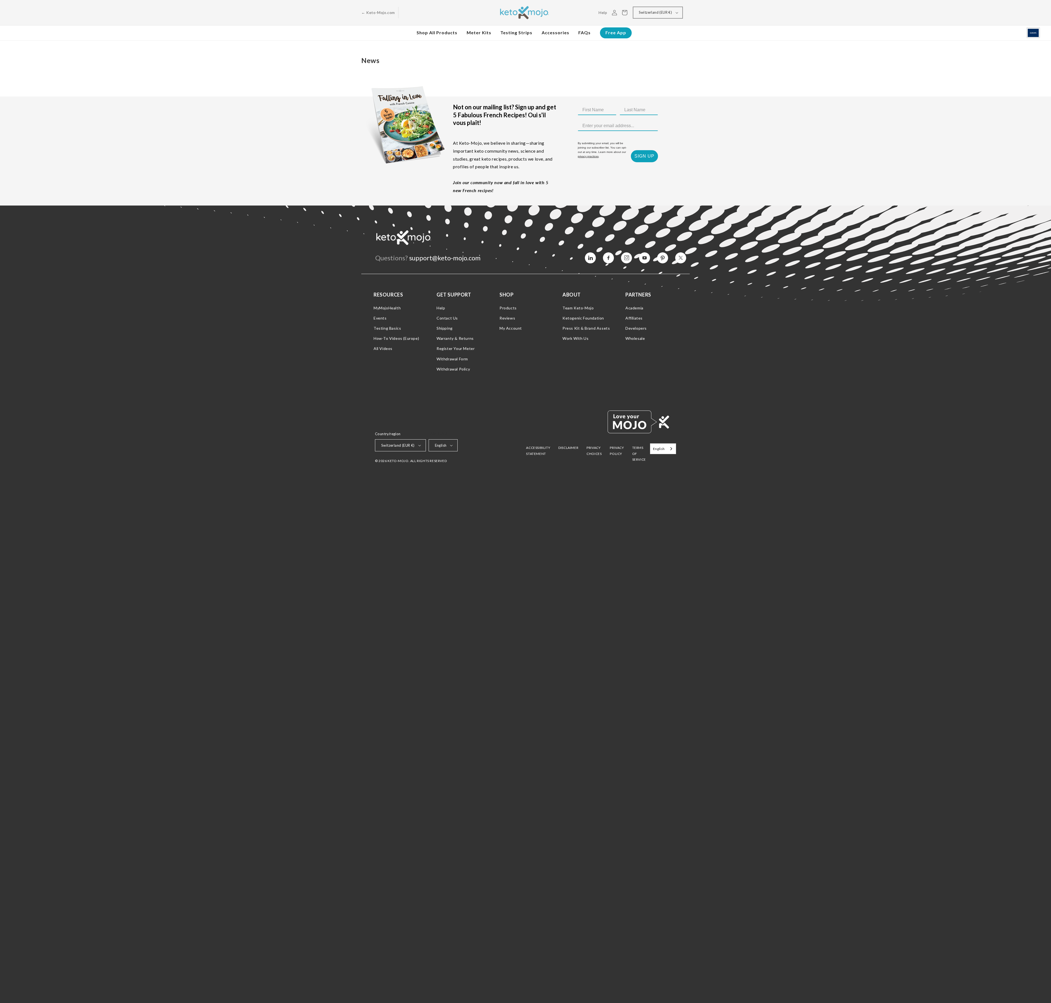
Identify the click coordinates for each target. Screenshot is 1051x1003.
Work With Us (575, 338)
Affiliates (634, 318)
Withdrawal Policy (453, 369)
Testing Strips (516, 32)
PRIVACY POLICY (617, 451)
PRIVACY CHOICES (594, 451)
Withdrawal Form (452, 359)
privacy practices (588, 156)
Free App (615, 32)
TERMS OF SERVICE (639, 453)
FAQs (584, 32)
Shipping (445, 328)
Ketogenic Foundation (583, 318)
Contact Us (447, 318)
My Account (510, 328)
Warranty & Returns (455, 338)
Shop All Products (437, 32)
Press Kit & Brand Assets (586, 328)
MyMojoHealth (387, 308)
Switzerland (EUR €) (655, 12)
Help (441, 308)
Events (380, 318)
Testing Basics (387, 328)
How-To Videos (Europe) (396, 338)
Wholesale (635, 338)
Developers (636, 328)
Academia (634, 308)
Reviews (507, 318)
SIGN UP (644, 156)
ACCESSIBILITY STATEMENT (538, 451)
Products (508, 308)
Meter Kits (479, 32)
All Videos (383, 348)
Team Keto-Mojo (578, 308)
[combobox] (663, 448)
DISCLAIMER (568, 448)
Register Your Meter (456, 348)
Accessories (555, 32)
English (441, 445)
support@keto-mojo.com (445, 258)
